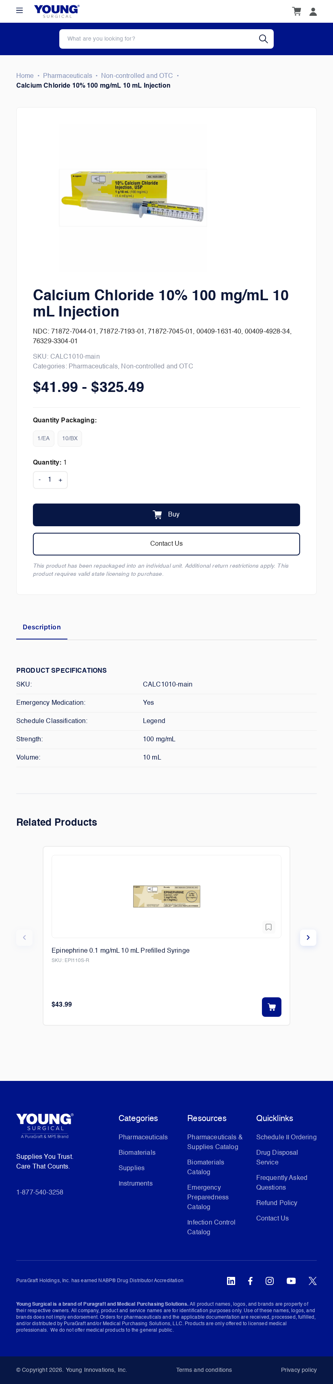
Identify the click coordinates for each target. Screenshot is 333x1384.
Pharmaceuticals (67, 76)
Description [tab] (42, 627)
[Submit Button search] (266, 38)
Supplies (132, 1168)
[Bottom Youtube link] (291, 1281)
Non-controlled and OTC (137, 76)
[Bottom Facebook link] (250, 1281)
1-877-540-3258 (39, 1193)
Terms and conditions (204, 1370)
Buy (173, 515)
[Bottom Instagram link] (270, 1281)
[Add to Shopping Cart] (271, 1007)
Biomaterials (137, 1153)
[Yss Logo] (64, 1128)
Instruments (136, 1184)
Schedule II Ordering (286, 1137)
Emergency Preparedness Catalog (208, 1198)
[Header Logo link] (57, 11)
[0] (296, 11)
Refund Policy (277, 1203)
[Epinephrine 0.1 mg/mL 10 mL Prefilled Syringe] (166, 896)
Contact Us (166, 544)
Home (25, 76)
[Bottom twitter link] (313, 1281)
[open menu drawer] (19, 10)
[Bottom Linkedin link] (231, 1281)
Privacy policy (299, 1370)
